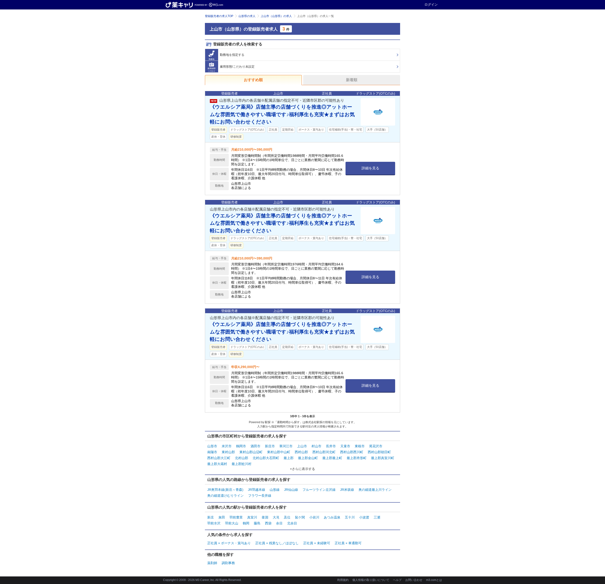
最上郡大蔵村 (217, 464)
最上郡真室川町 (382, 458)
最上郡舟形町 (357, 458)
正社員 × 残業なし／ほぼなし (277, 543)
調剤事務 (228, 563)
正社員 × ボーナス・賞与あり (229, 543)
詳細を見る (370, 168)
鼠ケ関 (300, 517)
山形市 (212, 446)
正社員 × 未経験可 (316, 543)
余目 (279, 523)
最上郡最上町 (332, 458)
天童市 (345, 446)
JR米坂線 (347, 490)
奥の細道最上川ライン (375, 490)
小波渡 (364, 517)
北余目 (292, 523)
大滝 (276, 517)
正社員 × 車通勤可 (348, 543)
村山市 (316, 446)
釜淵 (265, 517)
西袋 (268, 523)
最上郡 (289, 458)
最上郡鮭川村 (241, 464)
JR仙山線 (291, 490)
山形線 (275, 490)
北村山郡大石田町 (266, 458)
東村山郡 (228, 452)
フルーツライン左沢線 (319, 490)
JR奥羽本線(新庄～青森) (225, 490)
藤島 (257, 523)
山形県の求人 (246, 16)
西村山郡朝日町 (379, 452)
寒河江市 (286, 446)
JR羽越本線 (256, 490)
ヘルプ (397, 580)
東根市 (360, 446)
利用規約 (343, 580)
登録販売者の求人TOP (219, 16)
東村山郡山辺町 (251, 452)
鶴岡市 (241, 446)
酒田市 (255, 446)
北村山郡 (241, 458)
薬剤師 (212, 563)
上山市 (302, 446)
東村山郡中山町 (278, 452)
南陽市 (212, 452)
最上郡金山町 (308, 458)
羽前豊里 (236, 517)
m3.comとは (434, 580)
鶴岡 (246, 523)
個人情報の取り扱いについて (370, 580)
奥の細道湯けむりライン (225, 495)
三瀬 (377, 517)
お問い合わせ (413, 580)
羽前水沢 (213, 523)
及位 (287, 517)
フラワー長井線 (259, 495)
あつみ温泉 (332, 517)
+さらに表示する (302, 469)
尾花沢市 (375, 446)
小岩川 (314, 517)
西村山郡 (301, 452)
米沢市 (227, 446)
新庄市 (270, 446)
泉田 (221, 517)
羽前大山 (231, 523)
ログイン (431, 4)
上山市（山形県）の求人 (276, 16)
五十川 (350, 517)
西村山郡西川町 (351, 452)
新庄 (210, 517)
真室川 (252, 517)
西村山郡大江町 (218, 458)
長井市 (331, 446)
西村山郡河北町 (324, 452)
